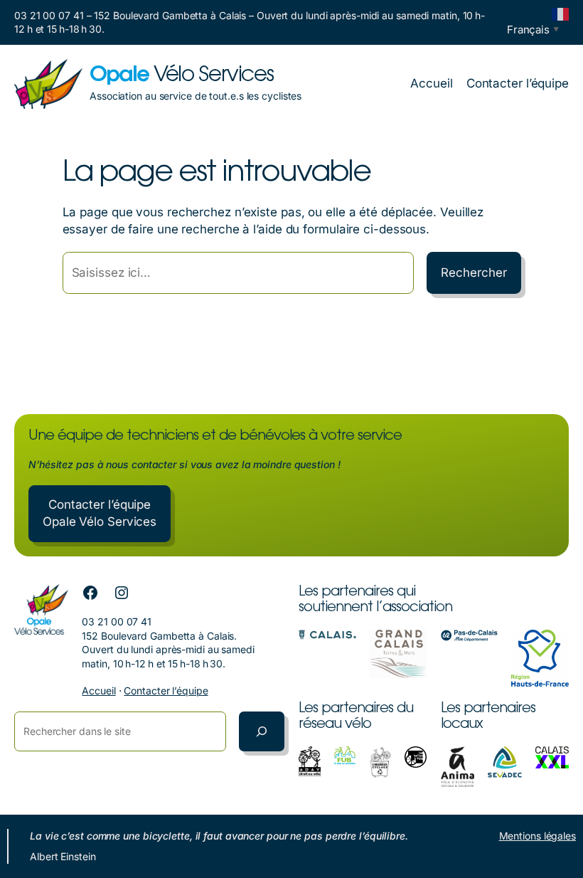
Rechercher (473, 272)
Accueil (98, 690)
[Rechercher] (261, 731)
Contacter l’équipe (166, 690)
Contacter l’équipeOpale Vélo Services (99, 513)
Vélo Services (182, 76)
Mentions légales (537, 836)
